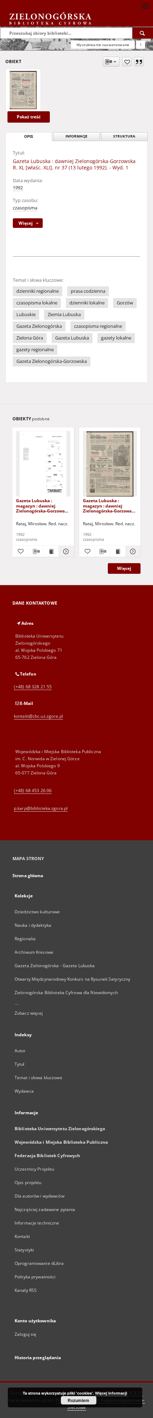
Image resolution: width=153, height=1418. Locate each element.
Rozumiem (78, 1400)
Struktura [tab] (124, 136)
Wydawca (24, 1091)
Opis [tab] (28, 136)
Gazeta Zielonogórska (39, 326)
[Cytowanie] (138, 61)
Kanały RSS (26, 1290)
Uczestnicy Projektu (34, 1169)
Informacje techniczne (37, 1223)
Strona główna (27, 876)
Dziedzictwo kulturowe (37, 912)
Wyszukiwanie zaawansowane (102, 44)
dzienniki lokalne (87, 303)
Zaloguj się (26, 1334)
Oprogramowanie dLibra (39, 1263)
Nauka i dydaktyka (33, 925)
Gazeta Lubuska (72, 338)
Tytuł (20, 1064)
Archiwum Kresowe (34, 952)
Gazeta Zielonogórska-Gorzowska (51, 361)
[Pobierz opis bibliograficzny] (35, 551)
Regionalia (25, 939)
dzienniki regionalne (37, 291)
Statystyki (24, 1250)
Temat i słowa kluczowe (38, 1078)
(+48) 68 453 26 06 (33, 791)
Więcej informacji (111, 1393)
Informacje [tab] (76, 136)
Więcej (124, 568)
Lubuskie (26, 315)
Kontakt (22, 1236)
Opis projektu (28, 1182)
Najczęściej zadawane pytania (45, 1209)
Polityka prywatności (35, 1277)
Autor (20, 1051)
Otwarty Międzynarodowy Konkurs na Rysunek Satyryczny (72, 979)
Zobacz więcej (29, 1013)
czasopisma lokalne (36, 303)
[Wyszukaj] (142, 33)
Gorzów (125, 303)
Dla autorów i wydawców (39, 1196)
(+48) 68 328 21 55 (33, 687)
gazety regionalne (35, 350)
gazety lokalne (116, 338)
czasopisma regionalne (98, 326)
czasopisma (25, 208)
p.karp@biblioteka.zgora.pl (41, 808)
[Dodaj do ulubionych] (127, 61)
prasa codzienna (88, 291)
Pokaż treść (29, 117)
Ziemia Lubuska (64, 315)
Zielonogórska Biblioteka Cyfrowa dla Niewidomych (66, 993)
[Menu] (144, 5)
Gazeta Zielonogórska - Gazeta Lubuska (55, 966)
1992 (18, 188)
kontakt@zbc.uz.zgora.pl (38, 716)
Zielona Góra (29, 338)
